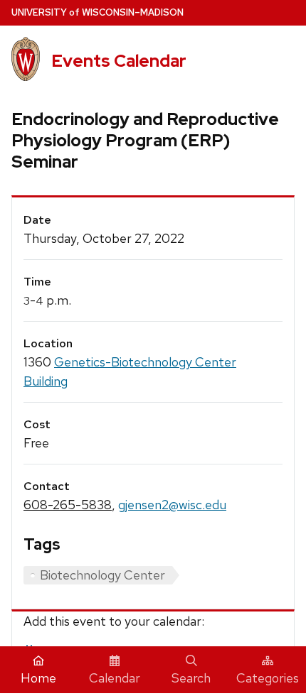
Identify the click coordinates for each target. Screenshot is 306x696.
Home (38, 678)
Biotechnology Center (102, 575)
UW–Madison (97, 12)
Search (191, 678)
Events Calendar (118, 61)
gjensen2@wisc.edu (172, 504)
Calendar (114, 678)
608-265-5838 (67, 504)
